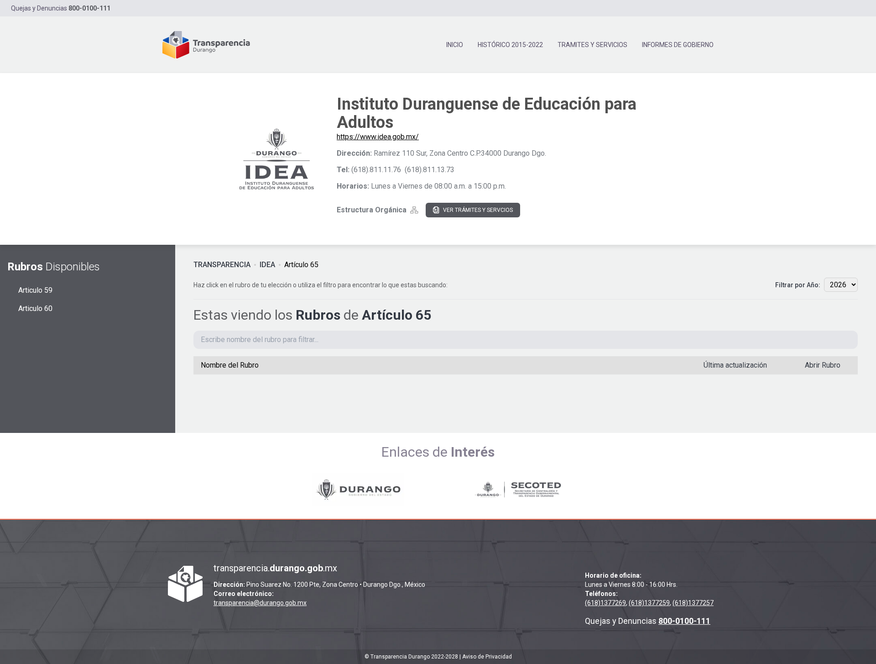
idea (267, 264)
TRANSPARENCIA (221, 264)
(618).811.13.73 (429, 169)
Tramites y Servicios (592, 44)
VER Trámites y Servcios (478, 210)
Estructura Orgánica (372, 210)
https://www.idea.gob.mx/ (378, 136)
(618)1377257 (693, 602)
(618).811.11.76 (376, 169)
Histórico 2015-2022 (510, 44)
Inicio (454, 44)
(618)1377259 (649, 602)
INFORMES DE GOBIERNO (678, 44)
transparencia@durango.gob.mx (260, 602)
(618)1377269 (605, 602)
